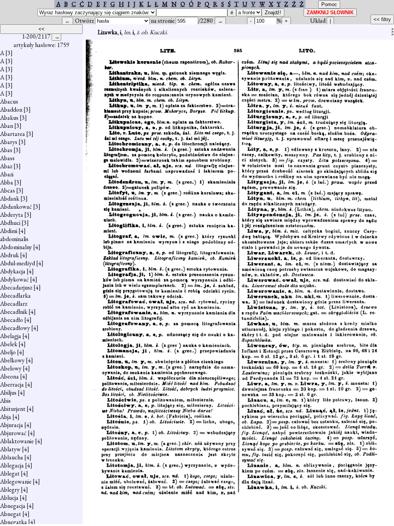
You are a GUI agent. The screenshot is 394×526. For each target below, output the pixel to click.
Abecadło (11, 320)
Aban (6, 126)
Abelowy (11, 368)
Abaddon (11, 110)
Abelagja (10, 336)
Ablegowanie (16, 481)
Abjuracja (11, 425)
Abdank (9, 198)
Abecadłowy (15, 328)
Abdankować (16, 207)
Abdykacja (12, 271)
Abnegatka (13, 522)
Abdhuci (10, 223)
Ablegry (10, 490)
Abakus (9, 118)
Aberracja (12, 384)
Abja (5, 417)
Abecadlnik (13, 312)
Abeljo (8, 352)
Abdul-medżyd (17, 263)
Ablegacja (12, 465)
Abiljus (8, 393)
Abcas (7, 190)
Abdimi (8, 231)
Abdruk (9, 255)
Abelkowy (12, 360)
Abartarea (12, 134)
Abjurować (13, 433)
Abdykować (14, 279)
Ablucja (9, 498)
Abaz (6, 166)
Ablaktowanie (17, 441)
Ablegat (10, 473)
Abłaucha (11, 457)
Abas (6, 150)
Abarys (8, 142)
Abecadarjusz (16, 287)
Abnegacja (12, 506)
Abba (6, 182)
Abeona (9, 376)
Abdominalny (16, 247)
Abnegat (10, 514)
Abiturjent (12, 409)
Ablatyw (10, 449)
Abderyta (11, 215)
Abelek (8, 344)
